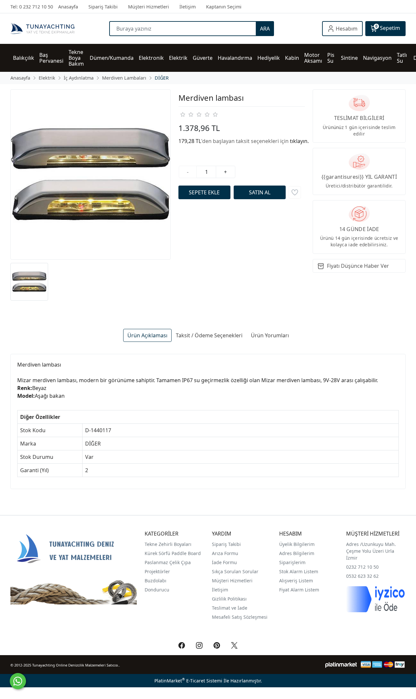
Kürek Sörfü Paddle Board (173, 553)
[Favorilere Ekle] (295, 192)
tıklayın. (299, 141)
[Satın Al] (260, 192)
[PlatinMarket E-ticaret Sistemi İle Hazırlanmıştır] (341, 664)
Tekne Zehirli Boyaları (168, 544)
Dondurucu (157, 590)
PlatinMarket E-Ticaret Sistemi (188, 681)
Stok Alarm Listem (298, 571)
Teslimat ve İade (229, 608)
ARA (265, 28)
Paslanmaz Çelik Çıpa (168, 562)
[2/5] (186, 114)
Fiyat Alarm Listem (299, 590)
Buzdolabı (155, 580)
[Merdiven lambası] (90, 174)
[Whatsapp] (18, 681)
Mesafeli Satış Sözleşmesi (239, 617)
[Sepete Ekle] (204, 192)
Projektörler (157, 571)
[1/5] (182, 114)
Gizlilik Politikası (230, 599)
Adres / (354, 544)
